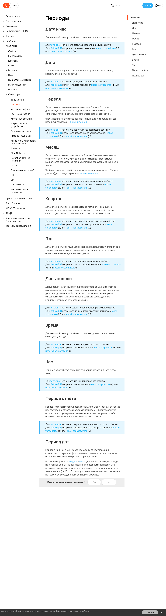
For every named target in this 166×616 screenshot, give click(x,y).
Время (135, 59)
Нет (109, 482)
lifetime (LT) (56, 48)
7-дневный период (77, 121)
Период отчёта (140, 70)
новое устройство (111, 264)
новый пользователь (76, 136)
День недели (139, 54)
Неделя (73, 461)
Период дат (138, 75)
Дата (134, 28)
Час (134, 65)
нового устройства (106, 48)
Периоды (135, 17)
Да (94, 482)
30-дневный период (88, 173)
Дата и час (137, 22)
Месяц (82, 461)
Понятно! (150, 612)
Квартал (136, 43)
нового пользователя (61, 51)
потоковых (55, 44)
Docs (14, 5)
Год (134, 49)
